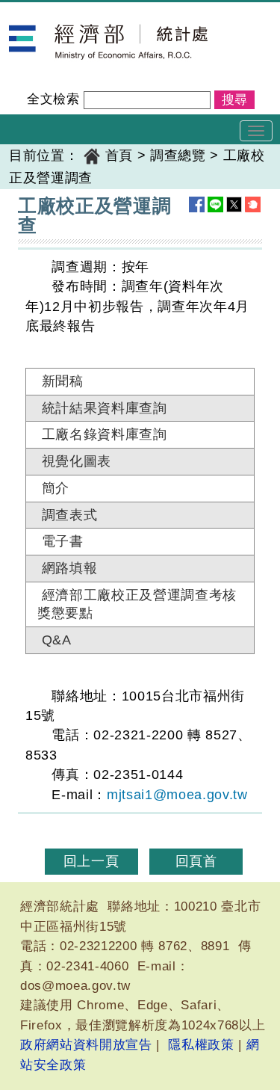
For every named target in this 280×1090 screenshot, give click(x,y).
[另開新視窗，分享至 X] (234, 204)
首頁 (119, 155)
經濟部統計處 (51, 11)
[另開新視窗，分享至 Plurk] (252, 204)
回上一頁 (91, 861)
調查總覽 (178, 155)
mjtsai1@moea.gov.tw (177, 794)
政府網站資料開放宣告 (86, 1045)
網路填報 (70, 568)
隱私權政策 (201, 1045)
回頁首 (196, 861)
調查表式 (70, 515)
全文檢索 (53, 99)
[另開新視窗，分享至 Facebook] (196, 204)
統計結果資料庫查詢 (104, 408)
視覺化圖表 (76, 461)
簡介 (55, 488)
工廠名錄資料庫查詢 (104, 434)
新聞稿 (63, 381)
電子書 (63, 541)
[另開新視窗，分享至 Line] (215, 204)
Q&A (57, 639)
